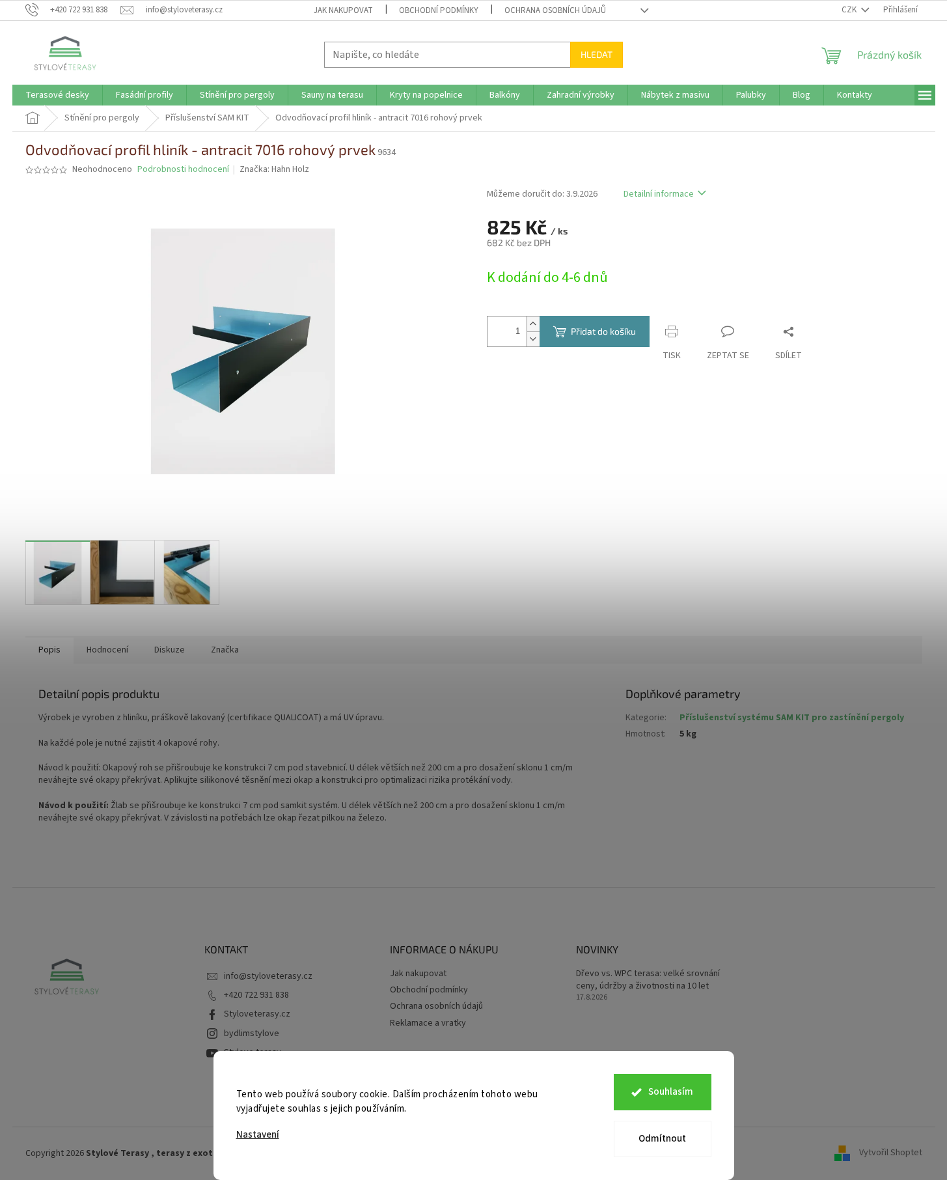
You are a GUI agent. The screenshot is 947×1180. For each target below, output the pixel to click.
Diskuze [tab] (169, 649)
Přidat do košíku (603, 331)
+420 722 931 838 (256, 995)
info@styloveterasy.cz (268, 976)
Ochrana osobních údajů (555, 10)
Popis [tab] (49, 649)
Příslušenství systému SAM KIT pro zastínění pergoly (791, 717)
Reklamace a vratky (428, 1023)
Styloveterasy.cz (257, 1013)
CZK (850, 10)
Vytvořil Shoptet (890, 1153)
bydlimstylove (251, 1033)
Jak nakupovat (343, 10)
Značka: (274, 169)
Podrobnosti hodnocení (183, 169)
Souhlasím (670, 1092)
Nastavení (257, 1135)
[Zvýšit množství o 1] (533, 323)
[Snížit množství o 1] (533, 338)
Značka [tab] (225, 649)
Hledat (596, 54)
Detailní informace (659, 194)
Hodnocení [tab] (107, 649)
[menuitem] (57, 95)
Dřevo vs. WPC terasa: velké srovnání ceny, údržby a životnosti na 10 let (648, 980)
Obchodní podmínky (438, 10)
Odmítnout (662, 1138)
